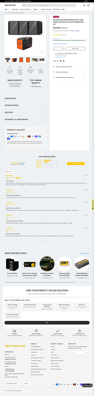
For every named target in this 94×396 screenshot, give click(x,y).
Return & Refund (55, 358)
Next (47, 322)
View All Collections (84, 253)
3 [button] (47, 241)
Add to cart (75, 48)
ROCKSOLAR (10, 390)
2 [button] (45, 241)
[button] (56, 35)
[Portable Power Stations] (47, 263)
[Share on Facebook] (60, 61)
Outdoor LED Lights (36, 360)
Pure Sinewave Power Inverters (81, 274)
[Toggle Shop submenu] (8, 9)
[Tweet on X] (57, 61)
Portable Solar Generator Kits (38, 369)
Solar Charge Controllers (64, 274)
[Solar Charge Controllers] (64, 263)
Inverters (33, 355)
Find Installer (56, 9)
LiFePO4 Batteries (35, 346)
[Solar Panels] (12, 263)
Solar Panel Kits (35, 366)
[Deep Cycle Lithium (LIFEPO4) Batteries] (29, 263)
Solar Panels (12, 273)
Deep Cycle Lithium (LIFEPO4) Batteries (29, 274)
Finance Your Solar (25, 9)
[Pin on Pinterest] (63, 61)
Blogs (63, 9)
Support (35, 9)
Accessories (34, 363)
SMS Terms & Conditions (57, 360)
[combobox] (48, 5)
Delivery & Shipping (56, 369)
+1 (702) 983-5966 (9, 371)
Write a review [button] (76, 163)
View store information (60, 57)
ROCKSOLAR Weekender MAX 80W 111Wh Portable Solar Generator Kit (16, 12)
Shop (6, 9)
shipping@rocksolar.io (10, 363)
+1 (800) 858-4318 (9, 369)
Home (6, 12)
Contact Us (54, 355)
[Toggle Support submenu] (39, 9)
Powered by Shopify (17, 390)
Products (53, 349)
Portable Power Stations (47, 274)
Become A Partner (46, 9)
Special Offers (92, 204)
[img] (9, 175)
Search (52, 346)
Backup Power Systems (37, 374)
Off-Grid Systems (35, 372)
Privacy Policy (54, 363)
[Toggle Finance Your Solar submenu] (31, 9)
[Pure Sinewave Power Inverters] (81, 263)
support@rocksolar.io (10, 359)
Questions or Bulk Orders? (60, 43)
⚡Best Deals (14, 9)
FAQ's (52, 352)
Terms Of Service (55, 366)
